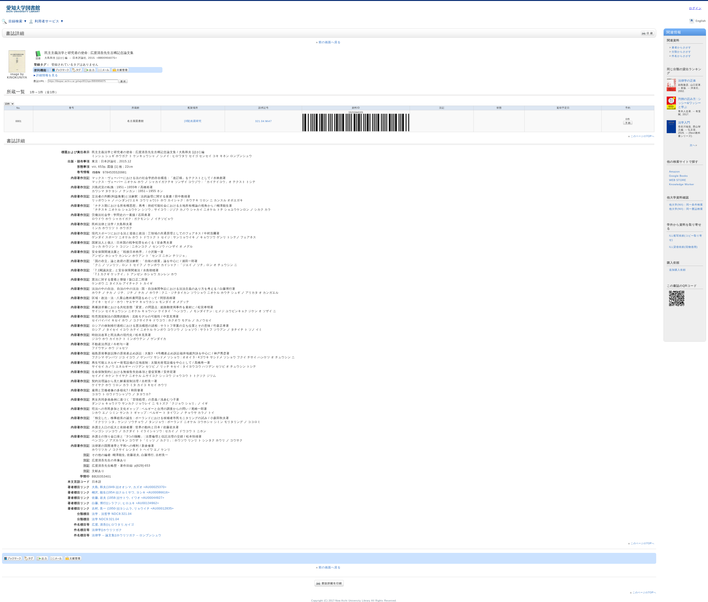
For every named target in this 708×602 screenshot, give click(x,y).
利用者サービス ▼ (49, 21)
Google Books (678, 175)
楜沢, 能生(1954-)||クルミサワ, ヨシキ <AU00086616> (131, 492)
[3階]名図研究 (193, 120)
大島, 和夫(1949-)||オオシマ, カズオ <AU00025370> (129, 487)
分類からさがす (681, 51)
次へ (692, 145)
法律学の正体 (687, 80)
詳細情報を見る (47, 75)
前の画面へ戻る (330, 42)
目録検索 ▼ (17, 21)
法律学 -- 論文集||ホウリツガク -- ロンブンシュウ (126, 535)
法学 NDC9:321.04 (105, 519)
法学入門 (684, 122)
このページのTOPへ (642, 136)
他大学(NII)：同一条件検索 (686, 204)
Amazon (674, 171)
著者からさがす (681, 47)
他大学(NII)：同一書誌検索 (686, 208)
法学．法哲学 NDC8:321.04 (112, 513)
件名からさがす (681, 55)
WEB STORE (677, 180)
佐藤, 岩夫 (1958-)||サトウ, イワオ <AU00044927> (128, 497)
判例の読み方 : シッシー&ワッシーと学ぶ (689, 103)
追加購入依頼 (677, 269)
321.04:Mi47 (263, 121)
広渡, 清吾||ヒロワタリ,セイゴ (113, 524)
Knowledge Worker (681, 184)
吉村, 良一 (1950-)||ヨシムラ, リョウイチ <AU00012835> (133, 508)
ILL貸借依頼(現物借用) (683, 246)
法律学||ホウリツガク (107, 529)
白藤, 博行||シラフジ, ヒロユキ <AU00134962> (125, 503)
